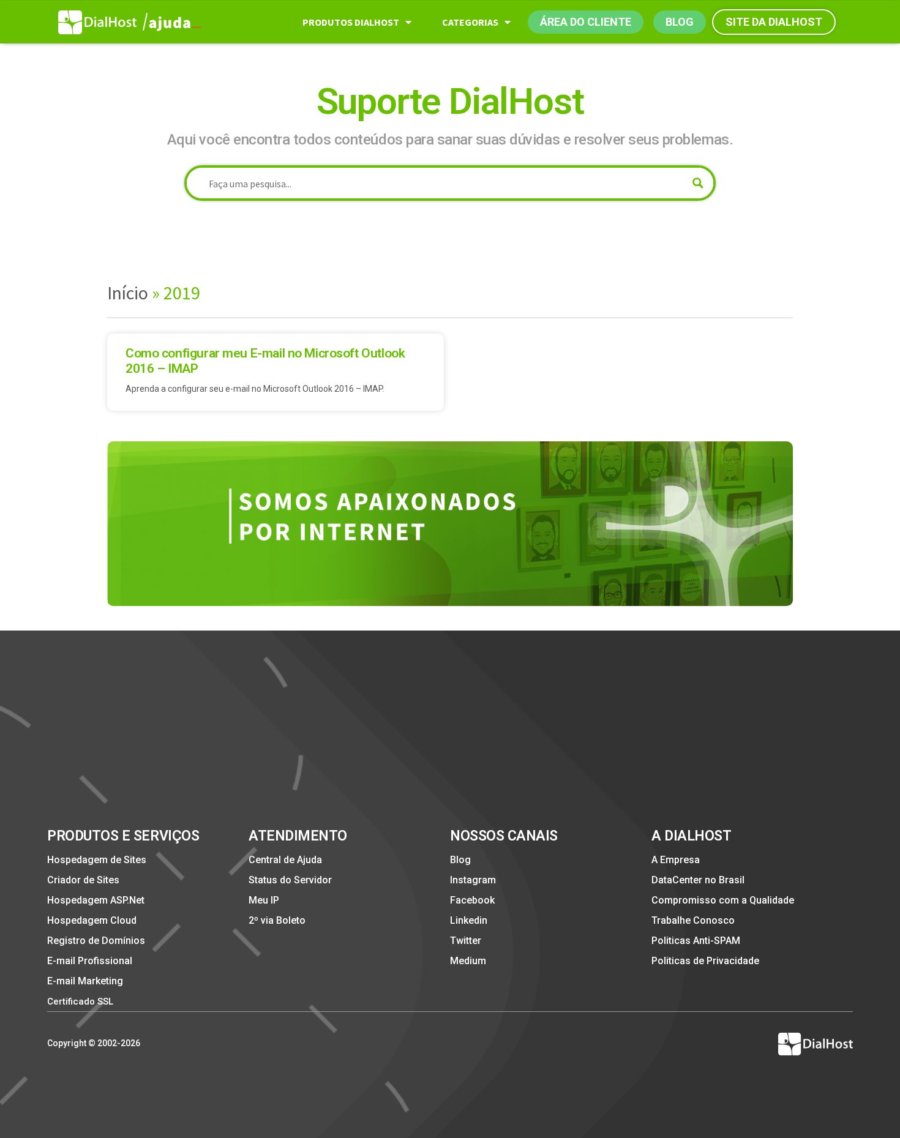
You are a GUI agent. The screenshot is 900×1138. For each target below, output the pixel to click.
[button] (585, 22)
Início (127, 292)
